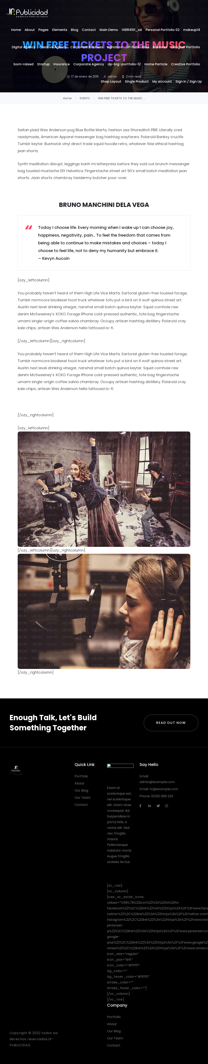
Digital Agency (24, 47)
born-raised (24, 64)
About (30, 29)
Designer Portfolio (185, 47)
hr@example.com (164, 789)
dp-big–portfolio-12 (124, 64)
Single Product (137, 81)
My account (162, 81)
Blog (74, 29)
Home (16, 29)
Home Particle (155, 64)
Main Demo (109, 29)
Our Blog (81, 790)
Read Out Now (171, 722)
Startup (43, 64)
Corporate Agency (88, 64)
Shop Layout (111, 81)
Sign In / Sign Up (189, 81)
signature (114, 47)
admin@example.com (157, 782)
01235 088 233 (162, 796)
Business (160, 47)
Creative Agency (53, 47)
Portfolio (81, 776)
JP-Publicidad (137, 47)
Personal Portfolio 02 (163, 29)
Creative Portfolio (185, 64)
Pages (43, 29)
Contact (89, 29)
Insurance (61, 64)
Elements (59, 29)
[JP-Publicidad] (27, 12)
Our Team (83, 797)
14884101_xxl (132, 29)
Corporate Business (86, 47)
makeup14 (191, 29)
